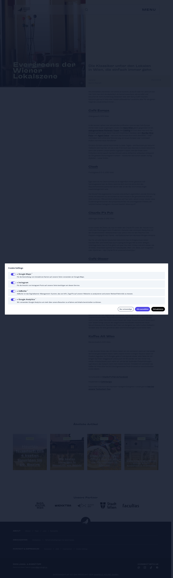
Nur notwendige (126, 309)
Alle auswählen (142, 309)
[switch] (13, 274)
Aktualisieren (158, 309)
